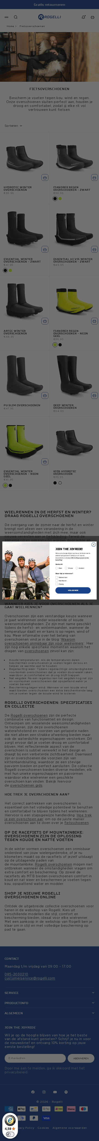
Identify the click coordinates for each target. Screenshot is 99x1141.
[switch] (10, 1134)
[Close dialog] (94, 544)
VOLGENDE (73, 590)
